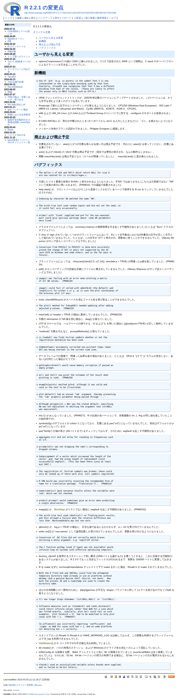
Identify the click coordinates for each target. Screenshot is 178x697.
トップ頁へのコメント (19, 56)
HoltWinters (45, 643)
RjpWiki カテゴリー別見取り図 (23, 685)
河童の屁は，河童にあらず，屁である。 (19, 98)
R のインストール (17, 46)
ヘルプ (112, 17)
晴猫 (10, 92)
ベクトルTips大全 (17, 135)
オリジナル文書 (41, 32)
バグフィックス (47, 47)
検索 (92, 17)
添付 (57, 17)
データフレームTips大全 (19, 70)
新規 (78, 17)
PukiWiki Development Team (38, 694)
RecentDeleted (15, 87)
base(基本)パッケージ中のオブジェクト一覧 (19, 141)
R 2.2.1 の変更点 (44, 7)
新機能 (42, 41)
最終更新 (102, 17)
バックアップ (45, 17)
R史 (9, 41)
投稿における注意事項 (19, 114)
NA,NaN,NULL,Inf (16, 104)
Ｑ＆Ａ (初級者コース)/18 (19, 62)
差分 (33, 17)
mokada (16, 690)
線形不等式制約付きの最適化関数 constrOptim (19, 122)
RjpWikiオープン (16, 38)
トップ (8, 17)
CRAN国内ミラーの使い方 (19, 32)
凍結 (26, 17)
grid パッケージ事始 (18, 109)
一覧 (85, 17)
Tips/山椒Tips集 (16, 82)
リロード (66, 17)
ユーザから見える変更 (51, 37)
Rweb (10, 129)
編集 (19, 17)
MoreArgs (59, 509)
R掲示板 (12, 51)
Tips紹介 (12, 76)
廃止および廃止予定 (50, 44)
